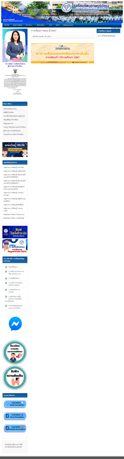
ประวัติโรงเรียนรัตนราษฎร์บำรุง (14, 116)
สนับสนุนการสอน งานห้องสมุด (14, 218)
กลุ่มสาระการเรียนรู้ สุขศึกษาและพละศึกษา (15, 200)
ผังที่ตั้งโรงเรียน (9, 112)
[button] (25, 267)
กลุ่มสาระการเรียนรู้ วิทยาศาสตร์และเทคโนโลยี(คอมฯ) (15, 182)
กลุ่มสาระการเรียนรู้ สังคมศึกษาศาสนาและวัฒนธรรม (14, 188)
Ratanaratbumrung (10, 109)
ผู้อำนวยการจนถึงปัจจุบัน (12, 131)
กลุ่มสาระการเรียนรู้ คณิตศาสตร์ (14, 171)
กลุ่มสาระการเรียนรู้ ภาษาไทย (14, 167)
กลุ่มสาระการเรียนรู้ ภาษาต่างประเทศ (13, 194)
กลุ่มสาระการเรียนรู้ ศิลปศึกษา (14, 205)
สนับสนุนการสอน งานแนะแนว (14, 214)
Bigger (104, 3)
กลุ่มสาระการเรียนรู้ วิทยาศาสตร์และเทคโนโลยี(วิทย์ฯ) (15, 176)
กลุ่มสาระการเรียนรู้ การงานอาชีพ (13, 209)
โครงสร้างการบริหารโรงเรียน (13, 134)
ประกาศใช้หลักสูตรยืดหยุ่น (107, 36)
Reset (110, 3)
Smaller (117, 3)
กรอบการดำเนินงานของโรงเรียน (15, 127)
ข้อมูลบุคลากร (8, 123)
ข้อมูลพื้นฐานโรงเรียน (11, 120)
